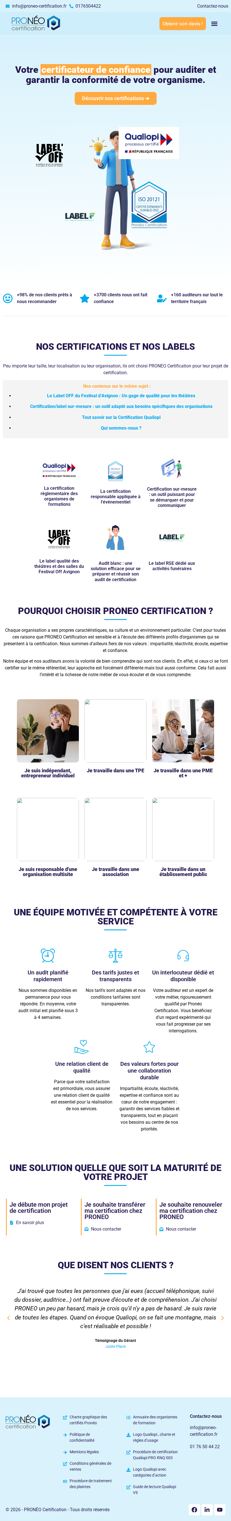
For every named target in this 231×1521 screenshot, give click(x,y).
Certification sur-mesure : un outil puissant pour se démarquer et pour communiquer (172, 497)
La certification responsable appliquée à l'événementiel (116, 497)
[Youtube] (219, 1509)
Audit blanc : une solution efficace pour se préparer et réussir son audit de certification (116, 571)
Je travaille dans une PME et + (183, 773)
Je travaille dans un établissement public (183, 871)
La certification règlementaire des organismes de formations (59, 496)
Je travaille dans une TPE (115, 770)
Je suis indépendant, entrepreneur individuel (48, 773)
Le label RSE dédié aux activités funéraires (172, 566)
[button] (214, 24)
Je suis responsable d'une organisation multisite (48, 871)
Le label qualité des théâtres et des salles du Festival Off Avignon (59, 566)
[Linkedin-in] (207, 1509)
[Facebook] (194, 1509)
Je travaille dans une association (115, 871)
